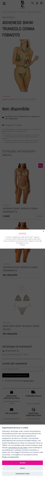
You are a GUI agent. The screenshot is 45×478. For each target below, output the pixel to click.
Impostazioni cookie (22, 473)
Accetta (22, 463)
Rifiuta (22, 468)
